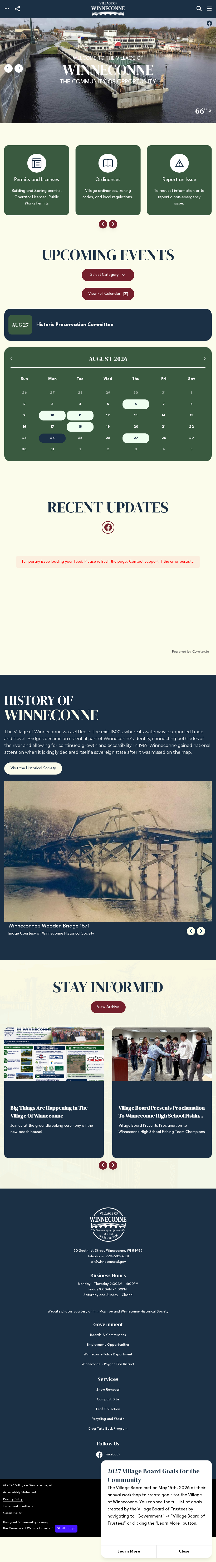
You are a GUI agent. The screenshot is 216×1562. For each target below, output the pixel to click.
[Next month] (205, 358)
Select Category (104, 275)
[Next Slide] (18, 68)
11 (80, 415)
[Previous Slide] (8, 68)
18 (80, 426)
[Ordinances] (108, 180)
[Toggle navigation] (7, 9)
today (189, 350)
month (203, 351)
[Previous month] (11, 358)
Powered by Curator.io (190, 651)
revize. (42, 1522)
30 (136, 393)
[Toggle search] (199, 9)
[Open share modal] (17, 9)
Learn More (128, 1552)
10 (52, 415)
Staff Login (66, 1528)
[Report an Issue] (179, 180)
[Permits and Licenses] (36, 180)
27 (136, 438)
